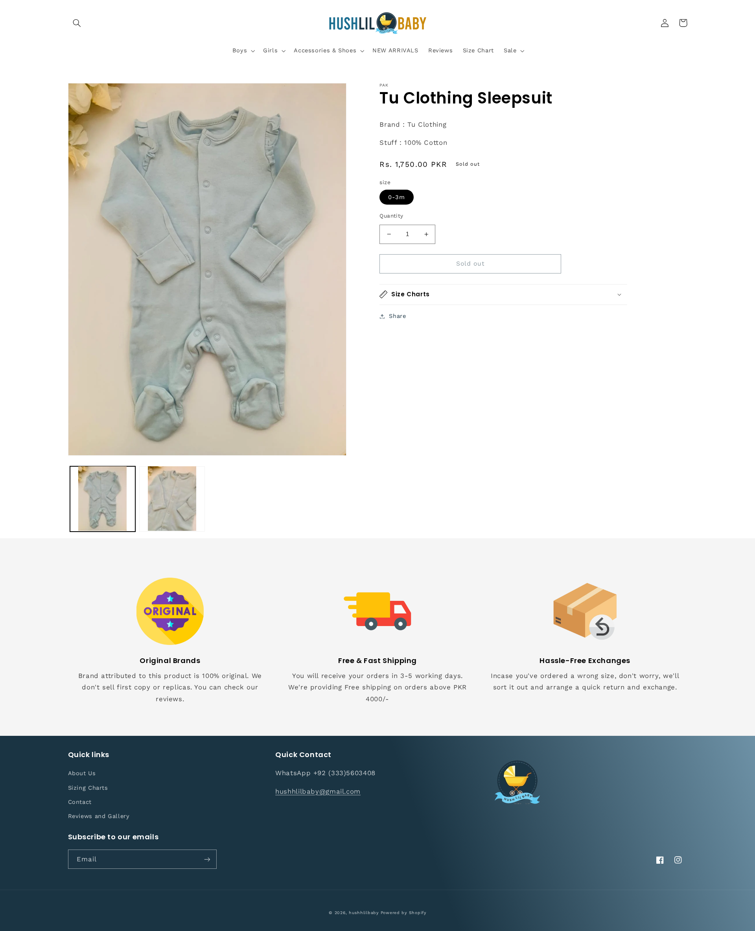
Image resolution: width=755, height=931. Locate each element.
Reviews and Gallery (99, 816)
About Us (82, 773)
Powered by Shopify (403, 912)
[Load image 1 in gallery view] (102, 498)
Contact (80, 801)
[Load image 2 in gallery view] (171, 498)
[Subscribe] (207, 859)
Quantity (391, 215)
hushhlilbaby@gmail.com (318, 791)
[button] (77, 23)
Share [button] (397, 316)
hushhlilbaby (364, 912)
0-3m (396, 197)
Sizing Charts (88, 787)
